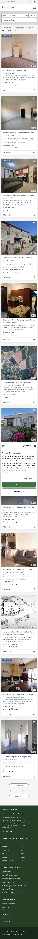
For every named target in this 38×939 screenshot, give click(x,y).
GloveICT (24, 931)
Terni (21, 861)
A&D (3, 911)
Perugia (22, 857)
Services (5, 914)
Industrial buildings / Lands (11, 893)
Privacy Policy (6, 934)
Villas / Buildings (8, 882)
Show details (27, 478)
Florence (5, 846)
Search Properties (8, 904)
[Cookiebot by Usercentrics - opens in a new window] (23, 446)
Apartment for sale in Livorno (14, 70)
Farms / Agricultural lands (11, 879)
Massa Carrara (7, 861)
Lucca (4, 857)
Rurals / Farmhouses (9, 875)
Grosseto (5, 850)
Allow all (19, 485)
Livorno (4, 853)
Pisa (21, 843)
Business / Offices (8, 889)
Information (6, 918)
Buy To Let (6, 907)
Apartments (6, 872)
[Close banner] (35, 446)
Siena (22, 853)
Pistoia (22, 846)
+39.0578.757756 (10, 2)
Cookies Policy (17, 934)
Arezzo (4, 843)
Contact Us (6, 922)
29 (23, 791)
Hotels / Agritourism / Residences (14, 886)
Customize (18, 491)
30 (27, 791)
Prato (22, 850)
